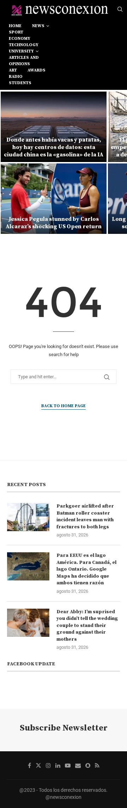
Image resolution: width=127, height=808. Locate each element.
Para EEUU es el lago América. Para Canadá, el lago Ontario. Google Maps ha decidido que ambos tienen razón (86, 569)
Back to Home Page (63, 406)
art (13, 70)
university (21, 51)
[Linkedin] (57, 765)
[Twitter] (38, 765)
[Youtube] (68, 765)
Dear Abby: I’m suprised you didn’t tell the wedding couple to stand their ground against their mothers (87, 625)
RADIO (16, 76)
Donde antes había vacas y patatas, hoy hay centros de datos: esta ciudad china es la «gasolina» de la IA (53, 147)
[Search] (119, 9)
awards (37, 70)
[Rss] (97, 765)
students (20, 83)
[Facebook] (29, 765)
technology (23, 45)
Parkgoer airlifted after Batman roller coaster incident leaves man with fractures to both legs (85, 516)
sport (16, 32)
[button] (10, 162)
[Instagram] (48, 765)
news (38, 26)
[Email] (78, 765)
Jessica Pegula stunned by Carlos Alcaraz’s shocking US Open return (54, 223)
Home (15, 26)
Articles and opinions (24, 61)
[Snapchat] (87, 765)
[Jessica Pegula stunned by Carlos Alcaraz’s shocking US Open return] (54, 198)
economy (19, 38)
